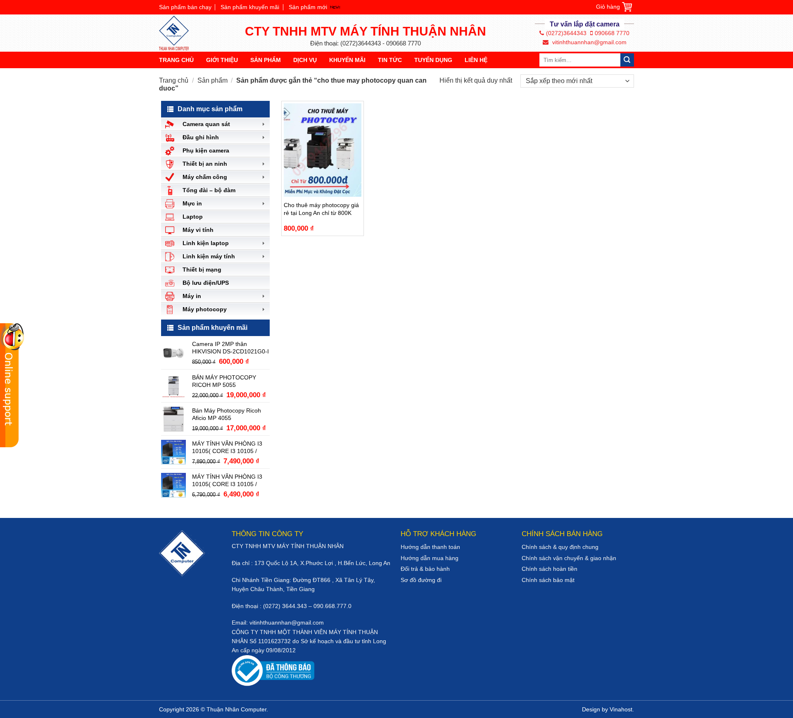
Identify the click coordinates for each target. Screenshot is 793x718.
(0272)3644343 (566, 33)
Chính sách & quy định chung (560, 547)
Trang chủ (176, 60)
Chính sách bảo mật (548, 580)
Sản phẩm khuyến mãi (250, 7)
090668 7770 (612, 33)
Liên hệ (476, 60)
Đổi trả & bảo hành (425, 568)
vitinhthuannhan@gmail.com (589, 42)
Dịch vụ (305, 60)
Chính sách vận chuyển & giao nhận (569, 558)
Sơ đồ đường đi (421, 580)
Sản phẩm (265, 60)
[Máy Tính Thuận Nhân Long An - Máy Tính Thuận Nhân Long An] (177, 33)
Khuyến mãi (347, 60)
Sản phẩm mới (308, 7)
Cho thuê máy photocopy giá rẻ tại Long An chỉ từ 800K (321, 209)
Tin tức (390, 60)
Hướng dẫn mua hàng (429, 558)
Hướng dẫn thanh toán (430, 547)
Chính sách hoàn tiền (549, 568)
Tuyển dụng (433, 60)
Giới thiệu (222, 60)
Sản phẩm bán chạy (185, 7)
